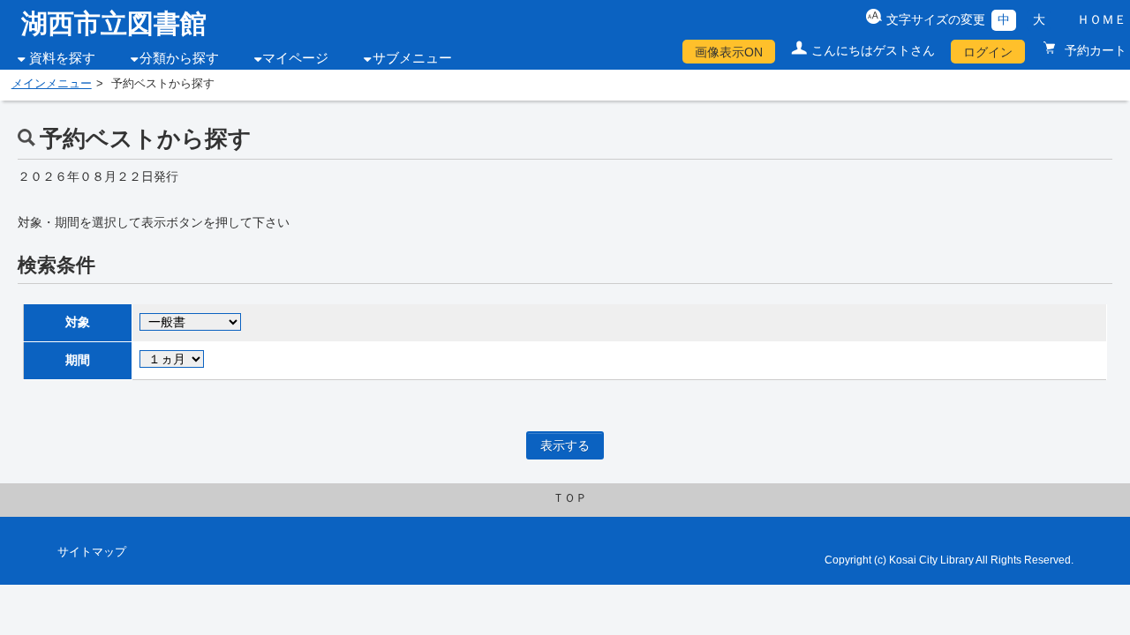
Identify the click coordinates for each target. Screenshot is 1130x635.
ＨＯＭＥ (1101, 19)
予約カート (1093, 50)
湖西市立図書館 (114, 23)
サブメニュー (412, 58)
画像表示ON (729, 52)
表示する (565, 445)
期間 (77, 360)
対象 (77, 322)
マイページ (295, 58)
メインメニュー (51, 84)
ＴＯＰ (570, 498)
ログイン (988, 52)
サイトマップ (91, 552)
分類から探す (179, 58)
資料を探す (62, 58)
